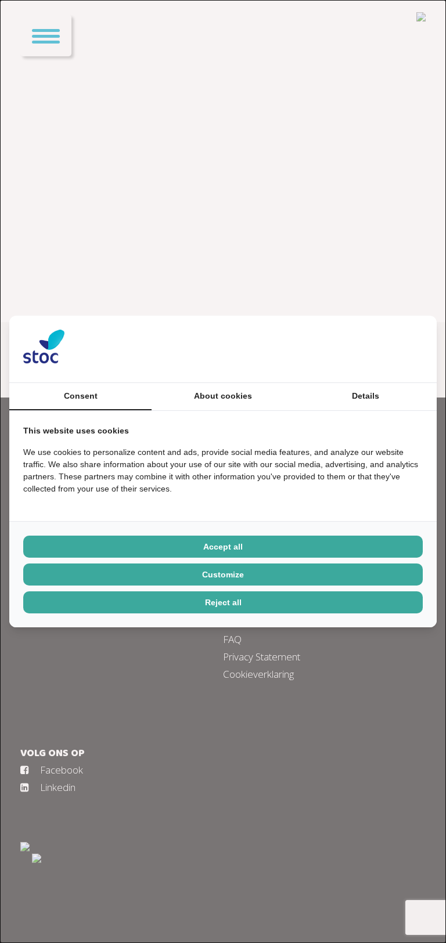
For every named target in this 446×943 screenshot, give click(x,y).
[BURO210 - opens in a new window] (379, 348)
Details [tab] (365, 395)
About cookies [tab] (223, 395)
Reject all (223, 602)
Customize (223, 574)
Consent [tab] (81, 395)
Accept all (223, 546)
